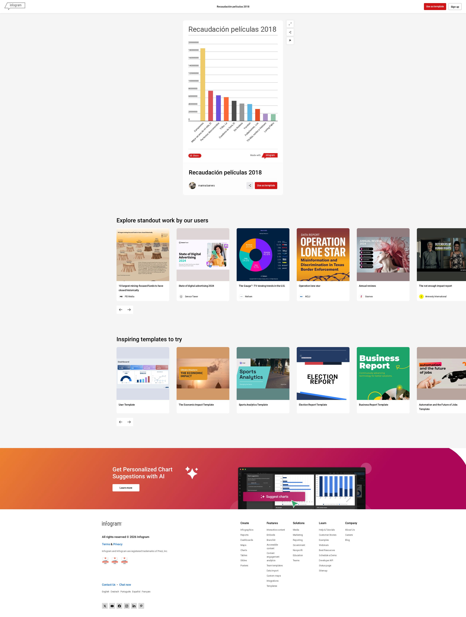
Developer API (326, 560)
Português (126, 591)
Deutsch (115, 591)
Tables (243, 555)
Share (196, 155)
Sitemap (323, 570)
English (105, 591)
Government (299, 545)
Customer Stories (327, 535)
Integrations (273, 580)
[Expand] (290, 23)
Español (136, 591)
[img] (202, 84)
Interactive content (276, 529)
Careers (349, 535)
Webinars (324, 545)
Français (146, 591)
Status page (325, 565)
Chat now (125, 584)
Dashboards (246, 540)
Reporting (298, 540)
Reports (244, 535)
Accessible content (272, 546)
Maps (243, 545)
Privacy (118, 544)
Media (296, 529)
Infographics (246, 529)
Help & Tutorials (327, 529)
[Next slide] (129, 309)
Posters (244, 565)
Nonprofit (298, 550)
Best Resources (327, 550)
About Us (350, 529)
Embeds (271, 535)
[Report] (290, 40)
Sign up (455, 6)
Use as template (435, 6)
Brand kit (271, 540)
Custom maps (274, 575)
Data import (273, 570)
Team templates (275, 565)
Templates (272, 586)
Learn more (126, 487)
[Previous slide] (120, 309)
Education (298, 555)
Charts (243, 550)
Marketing (298, 535)
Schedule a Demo (328, 555)
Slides (243, 560)
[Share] (290, 32)
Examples (324, 540)
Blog (347, 540)
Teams (296, 560)
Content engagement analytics (273, 557)
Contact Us (108, 584)
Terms (106, 544)
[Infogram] (14, 7)
